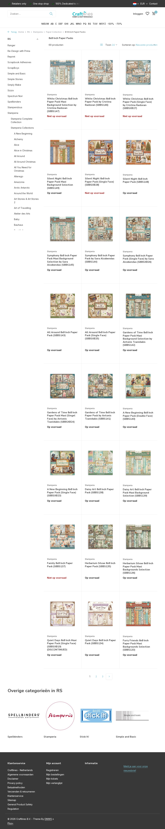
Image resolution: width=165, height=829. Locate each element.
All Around (19, 156)
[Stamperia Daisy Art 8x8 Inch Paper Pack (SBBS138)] (100, 463)
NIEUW (45, 23)
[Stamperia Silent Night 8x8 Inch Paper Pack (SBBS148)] (138, 152)
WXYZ (102, 23)
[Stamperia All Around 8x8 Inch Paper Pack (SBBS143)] (62, 306)
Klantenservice (15, 796)
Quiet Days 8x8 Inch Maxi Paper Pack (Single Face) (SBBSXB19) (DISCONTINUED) (62, 645)
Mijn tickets (52, 778)
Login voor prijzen (62, 123)
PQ (84, 23)
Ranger (11, 45)
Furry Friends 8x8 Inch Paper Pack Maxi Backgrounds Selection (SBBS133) (136, 645)
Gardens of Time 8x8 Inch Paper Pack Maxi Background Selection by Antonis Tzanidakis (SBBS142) (138, 339)
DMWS (48, 819)
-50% (110, 23)
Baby (16, 219)
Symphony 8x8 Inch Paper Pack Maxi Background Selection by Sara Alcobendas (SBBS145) (62, 260)
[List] (101, 44)
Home (21, 32)
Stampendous (15, 107)
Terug (13, 32)
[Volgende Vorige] (109, 676)
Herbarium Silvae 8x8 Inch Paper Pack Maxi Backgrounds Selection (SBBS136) (138, 568)
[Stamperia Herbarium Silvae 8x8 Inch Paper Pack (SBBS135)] (100, 537)
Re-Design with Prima (19, 51)
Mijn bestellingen (55, 774)
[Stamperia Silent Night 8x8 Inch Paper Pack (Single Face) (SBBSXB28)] (100, 152)
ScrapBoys (13, 67)
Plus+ (10, 823)
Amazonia (19, 182)
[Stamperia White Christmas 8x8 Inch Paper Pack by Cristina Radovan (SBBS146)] (100, 72)
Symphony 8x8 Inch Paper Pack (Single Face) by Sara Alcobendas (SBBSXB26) (138, 259)
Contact (153, 3)
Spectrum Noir (15, 96)
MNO (79, 23)
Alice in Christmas (23, 150)
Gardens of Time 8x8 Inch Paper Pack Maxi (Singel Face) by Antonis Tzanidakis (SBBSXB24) (62, 417)
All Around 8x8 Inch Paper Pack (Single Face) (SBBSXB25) (100, 335)
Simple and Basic (17, 73)
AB (52, 23)
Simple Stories (15, 79)
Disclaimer (13, 778)
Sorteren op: (128, 44)
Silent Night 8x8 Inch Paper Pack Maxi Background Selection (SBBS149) (60, 183)
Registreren (52, 770)
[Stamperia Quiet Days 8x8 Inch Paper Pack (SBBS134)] (100, 614)
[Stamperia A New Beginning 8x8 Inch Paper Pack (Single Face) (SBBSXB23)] (62, 463)
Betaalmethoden (16, 787)
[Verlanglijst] (147, 14)
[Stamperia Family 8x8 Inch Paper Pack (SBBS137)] (62, 537)
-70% (119, 23)
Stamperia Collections (22, 127)
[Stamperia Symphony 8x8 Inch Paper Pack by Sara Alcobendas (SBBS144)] (100, 229)
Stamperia (38, 32)
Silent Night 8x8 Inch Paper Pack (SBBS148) (136, 180)
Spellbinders (14, 101)
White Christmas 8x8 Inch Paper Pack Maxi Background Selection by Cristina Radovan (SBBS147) (62, 105)
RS (89, 23)
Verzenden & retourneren (21, 791)
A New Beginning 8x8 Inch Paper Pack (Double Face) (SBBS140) (138, 416)
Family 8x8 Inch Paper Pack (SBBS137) (60, 565)
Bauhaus (18, 224)
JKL (72, 23)
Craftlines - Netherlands (20, 770)
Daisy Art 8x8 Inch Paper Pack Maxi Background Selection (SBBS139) (137, 492)
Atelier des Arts (22, 213)
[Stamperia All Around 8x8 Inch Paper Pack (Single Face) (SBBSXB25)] (100, 306)
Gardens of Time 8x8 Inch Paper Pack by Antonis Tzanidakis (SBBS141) (100, 415)
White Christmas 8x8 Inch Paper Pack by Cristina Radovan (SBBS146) (100, 102)
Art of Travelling (22, 208)
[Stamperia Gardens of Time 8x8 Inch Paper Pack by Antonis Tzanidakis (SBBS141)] (100, 386)
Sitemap (12, 800)
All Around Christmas (25, 161)
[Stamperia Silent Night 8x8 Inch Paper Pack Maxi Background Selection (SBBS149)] (62, 152)
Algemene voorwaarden (20, 774)
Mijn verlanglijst (54, 783)
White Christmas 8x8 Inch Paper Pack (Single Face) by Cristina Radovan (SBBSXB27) (138, 103)
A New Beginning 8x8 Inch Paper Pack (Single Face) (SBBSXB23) (62, 492)
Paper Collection (54, 32)
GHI (66, 23)
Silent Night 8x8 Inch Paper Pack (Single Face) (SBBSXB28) (99, 181)
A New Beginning (23, 133)
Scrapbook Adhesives (19, 62)
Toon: (108, 44)
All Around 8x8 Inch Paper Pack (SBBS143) (62, 334)
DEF (60, 23)
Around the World (23, 193)
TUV (95, 23)
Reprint (11, 56)
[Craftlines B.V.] (82, 13)
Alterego (18, 176)
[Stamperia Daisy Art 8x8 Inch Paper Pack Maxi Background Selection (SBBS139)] (138, 463)
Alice (16, 144)
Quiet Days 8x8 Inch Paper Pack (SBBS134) (100, 642)
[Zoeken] (51, 13)
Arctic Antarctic (22, 187)
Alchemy (18, 139)
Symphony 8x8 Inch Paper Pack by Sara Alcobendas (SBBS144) (100, 258)
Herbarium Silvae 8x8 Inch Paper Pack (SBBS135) (100, 565)
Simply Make (14, 84)
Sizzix (11, 90)
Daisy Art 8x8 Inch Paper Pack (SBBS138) (99, 491)
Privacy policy (15, 783)
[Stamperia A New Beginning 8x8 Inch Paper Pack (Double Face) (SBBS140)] (138, 386)
